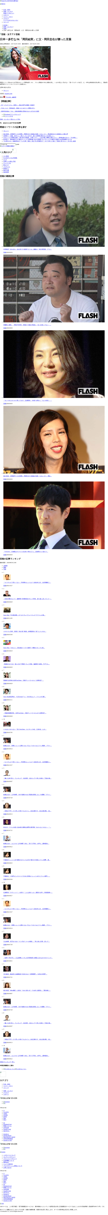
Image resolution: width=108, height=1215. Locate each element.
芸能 (4, 13)
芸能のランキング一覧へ (7, 1062)
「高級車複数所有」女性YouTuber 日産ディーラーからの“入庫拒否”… (24, 713)
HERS (5, 1116)
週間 (4, 567)
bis (4, 1123)
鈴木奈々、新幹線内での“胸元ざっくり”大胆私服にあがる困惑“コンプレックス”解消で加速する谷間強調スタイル (37, 139)
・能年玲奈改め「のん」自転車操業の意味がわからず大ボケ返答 (19, 111)
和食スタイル (7, 1126)
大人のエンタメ (13, 20)
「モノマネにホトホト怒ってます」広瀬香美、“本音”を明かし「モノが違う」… (27, 400)
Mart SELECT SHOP (9, 1137)
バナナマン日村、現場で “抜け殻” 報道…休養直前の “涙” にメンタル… (24, 631)
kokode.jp (6, 1134)
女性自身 (6, 1127)
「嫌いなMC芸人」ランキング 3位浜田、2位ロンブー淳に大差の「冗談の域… (27, 778)
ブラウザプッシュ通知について (12, 1166)
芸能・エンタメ (8, 11)
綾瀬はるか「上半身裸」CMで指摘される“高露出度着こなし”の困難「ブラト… (27, 794)
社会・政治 (6, 9)
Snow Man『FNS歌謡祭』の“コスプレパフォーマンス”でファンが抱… (24, 615)
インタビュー (10, 13)
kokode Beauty (7, 1135)
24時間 (5, 565)
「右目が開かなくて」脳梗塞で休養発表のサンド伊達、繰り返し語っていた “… (27, 599)
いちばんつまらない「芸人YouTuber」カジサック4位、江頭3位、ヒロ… (24, 729)
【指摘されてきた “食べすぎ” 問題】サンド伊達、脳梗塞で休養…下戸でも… (26, 664)
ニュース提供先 (8, 1164)
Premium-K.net (7, 1124)
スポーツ (6, 15)
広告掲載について (8, 1160)
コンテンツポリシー (9, 1157)
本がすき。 (6, 1131)
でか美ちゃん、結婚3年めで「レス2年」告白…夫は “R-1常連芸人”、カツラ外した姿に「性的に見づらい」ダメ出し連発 (39, 141)
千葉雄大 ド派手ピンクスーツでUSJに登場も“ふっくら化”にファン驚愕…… (26, 876)
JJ (3, 1110)
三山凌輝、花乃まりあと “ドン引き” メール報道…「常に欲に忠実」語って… (26, 941)
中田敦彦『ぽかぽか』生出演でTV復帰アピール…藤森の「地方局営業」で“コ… (27, 249)
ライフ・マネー (8, 17)
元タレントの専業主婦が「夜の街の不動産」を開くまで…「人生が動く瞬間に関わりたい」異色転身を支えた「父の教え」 (40, 137)
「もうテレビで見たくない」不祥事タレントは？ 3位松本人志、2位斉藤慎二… (27, 582)
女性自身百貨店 (8, 1138)
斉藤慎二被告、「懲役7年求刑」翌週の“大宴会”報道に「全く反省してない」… (27, 325)
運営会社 (6, 1162)
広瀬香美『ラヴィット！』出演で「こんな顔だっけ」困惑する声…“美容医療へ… (28, 892)
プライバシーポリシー (10, 1158)
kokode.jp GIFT (7, 1140)
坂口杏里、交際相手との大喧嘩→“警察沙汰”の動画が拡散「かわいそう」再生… (27, 476)
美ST (4, 1119)
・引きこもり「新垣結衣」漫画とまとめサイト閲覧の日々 (17, 108)
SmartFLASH (7, 1129)
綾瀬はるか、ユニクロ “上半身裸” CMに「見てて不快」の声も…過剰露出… (26, 843)
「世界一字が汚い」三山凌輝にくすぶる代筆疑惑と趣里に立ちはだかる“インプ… (28, 957)
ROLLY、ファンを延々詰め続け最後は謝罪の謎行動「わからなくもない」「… (27, 827)
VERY (5, 1113)
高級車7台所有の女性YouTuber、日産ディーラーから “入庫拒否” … (23, 680)
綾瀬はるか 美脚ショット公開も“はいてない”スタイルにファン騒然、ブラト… (27, 745)
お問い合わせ (7, 1167)
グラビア (6, 18)
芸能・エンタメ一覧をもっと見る (10, 119)
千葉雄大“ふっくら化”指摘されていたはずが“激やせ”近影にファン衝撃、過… (26, 860)
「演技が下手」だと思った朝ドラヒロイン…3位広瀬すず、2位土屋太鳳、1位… (27, 811)
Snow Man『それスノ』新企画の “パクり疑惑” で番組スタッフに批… (24, 647)
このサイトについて (9, 1155)
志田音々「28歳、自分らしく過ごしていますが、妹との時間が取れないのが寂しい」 (29, 136)
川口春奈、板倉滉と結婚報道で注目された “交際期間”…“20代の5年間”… (25, 974)
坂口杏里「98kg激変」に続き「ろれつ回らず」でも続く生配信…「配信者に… (27, 990)
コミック (6, 22)
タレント (6, 131)
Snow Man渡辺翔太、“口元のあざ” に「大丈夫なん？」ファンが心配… (24, 696)
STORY (5, 1115)
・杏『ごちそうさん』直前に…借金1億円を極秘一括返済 (17, 105)
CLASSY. (6, 1112)
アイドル (6, 20)
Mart (4, 1118)
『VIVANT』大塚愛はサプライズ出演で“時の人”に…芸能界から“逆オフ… (25, 551)
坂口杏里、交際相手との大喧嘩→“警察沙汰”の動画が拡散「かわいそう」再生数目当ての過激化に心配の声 (35, 134)
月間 (4, 569)
